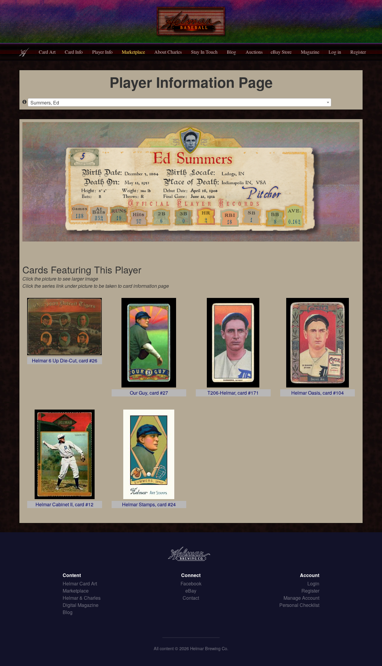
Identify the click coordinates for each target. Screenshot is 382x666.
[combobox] (179, 102)
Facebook (191, 583)
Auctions (254, 52)
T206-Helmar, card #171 (233, 392)
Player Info (102, 52)
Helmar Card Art (80, 583)
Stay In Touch (204, 52)
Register (358, 52)
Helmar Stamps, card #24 (149, 504)
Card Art (47, 52)
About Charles (168, 52)
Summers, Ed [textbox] (44, 102)
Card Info (74, 52)
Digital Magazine (80, 605)
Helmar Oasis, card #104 (317, 392)
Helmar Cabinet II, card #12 (64, 504)
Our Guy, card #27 (149, 392)
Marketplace (133, 52)
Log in (335, 52)
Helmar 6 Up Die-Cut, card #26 (64, 360)
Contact (191, 597)
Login (313, 583)
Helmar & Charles (82, 597)
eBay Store (281, 52)
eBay (190, 590)
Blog (231, 52)
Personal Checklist (299, 605)
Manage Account (301, 597)
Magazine (310, 52)
